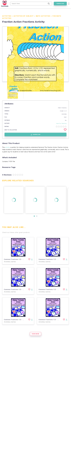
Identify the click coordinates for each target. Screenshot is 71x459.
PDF (65, 117)
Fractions (64, 107)
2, (65, 111)
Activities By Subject (24, 16)
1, (64, 111)
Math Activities (43, 16)
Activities (6, 16)
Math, (60, 107)
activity (7, 147)
